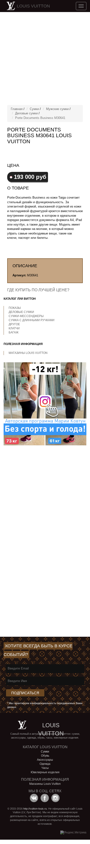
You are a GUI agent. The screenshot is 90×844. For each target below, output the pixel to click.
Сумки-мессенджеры (26, 316)
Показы (15, 308)
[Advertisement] (45, 58)
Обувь (45, 755)
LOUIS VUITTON (33, 6)
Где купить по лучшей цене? (38, 290)
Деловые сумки (26, 113)
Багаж (13, 332)
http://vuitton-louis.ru (35, 808)
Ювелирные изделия (45, 772)
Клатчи (14, 328)
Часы (45, 768)
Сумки (34, 109)
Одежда (45, 764)
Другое (14, 324)
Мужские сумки (57, 109)
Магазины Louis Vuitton (28, 353)
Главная (17, 109)
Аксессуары (45, 759)
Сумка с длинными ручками (31, 320)
